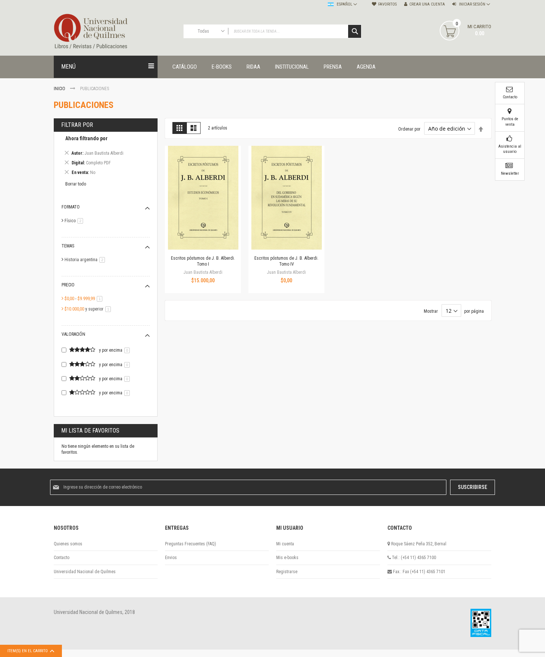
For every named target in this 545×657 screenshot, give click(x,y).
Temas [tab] (68, 246)
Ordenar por (409, 129)
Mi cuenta (285, 543)
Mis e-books (287, 557)
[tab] (106, 156)
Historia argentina (86, 259)
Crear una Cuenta (427, 4)
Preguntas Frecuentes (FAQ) (190, 543)
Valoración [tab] (73, 334)
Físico (75, 220)
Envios (171, 557)
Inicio (60, 88)
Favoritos (387, 4)
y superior (89, 309)
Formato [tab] (71, 207)
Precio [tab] (68, 285)
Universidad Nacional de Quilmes (85, 571)
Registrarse (286, 571)
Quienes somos (68, 543)
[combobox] (272, 31)
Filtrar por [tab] (77, 124)
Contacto (61, 557)
